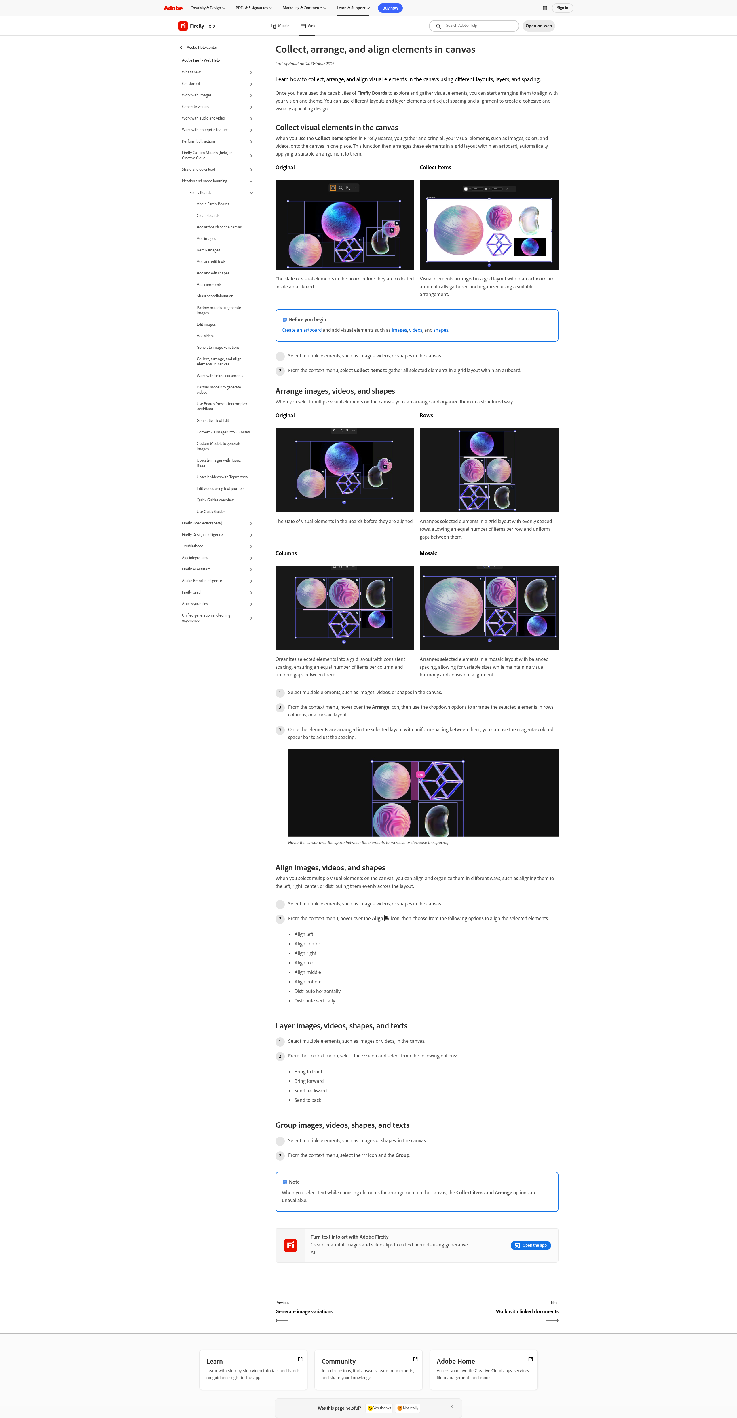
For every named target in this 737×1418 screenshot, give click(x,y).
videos (415, 330)
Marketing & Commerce (302, 7)
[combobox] (474, 26)
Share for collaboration (215, 296)
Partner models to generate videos (219, 390)
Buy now (390, 8)
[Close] (451, 1406)
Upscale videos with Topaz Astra (222, 477)
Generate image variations (218, 347)
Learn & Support (351, 7)
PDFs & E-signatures (252, 7)
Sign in (562, 7)
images (399, 330)
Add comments (209, 284)
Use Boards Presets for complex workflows (222, 406)
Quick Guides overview (215, 500)
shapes (441, 330)
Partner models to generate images (219, 310)
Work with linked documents (220, 375)
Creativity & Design (206, 7)
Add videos (205, 335)
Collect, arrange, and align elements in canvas (219, 362)
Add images (206, 238)
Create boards (208, 215)
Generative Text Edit (213, 420)
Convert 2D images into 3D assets (223, 432)
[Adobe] (173, 8)
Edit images (206, 324)
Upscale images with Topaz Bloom (219, 463)
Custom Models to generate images (219, 446)
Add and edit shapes (213, 273)
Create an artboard (302, 330)
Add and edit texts (211, 261)
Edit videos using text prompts (220, 488)
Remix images (208, 250)
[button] (545, 8)
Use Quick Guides (211, 511)
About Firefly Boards (213, 204)
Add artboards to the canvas (219, 227)
